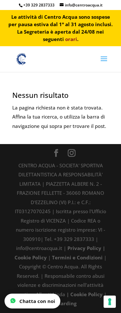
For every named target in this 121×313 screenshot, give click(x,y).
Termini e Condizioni (77, 257)
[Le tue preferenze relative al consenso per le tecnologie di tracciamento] (110, 302)
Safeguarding (60, 303)
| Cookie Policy (84, 294)
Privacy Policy (84, 248)
